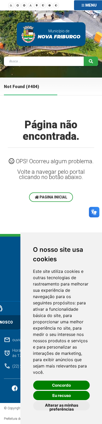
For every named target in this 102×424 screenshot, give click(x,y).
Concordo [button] (61, 385)
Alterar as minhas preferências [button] (61, 406)
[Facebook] (15, 388)
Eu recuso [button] (61, 395)
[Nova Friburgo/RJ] (28, 34)
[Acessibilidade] (11, 5)
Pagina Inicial (53, 197)
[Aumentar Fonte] (17, 5)
